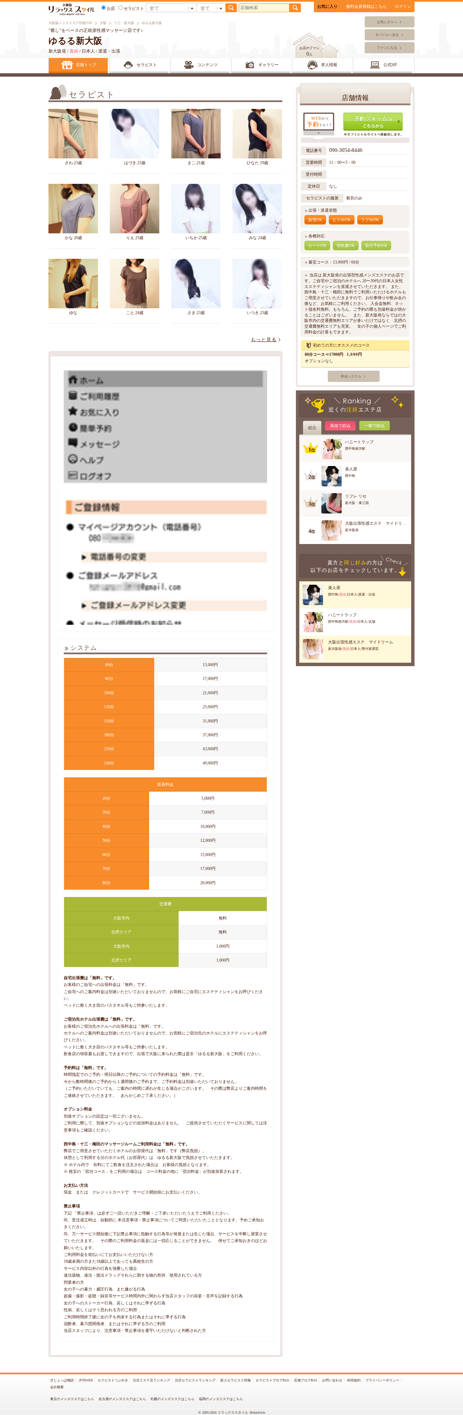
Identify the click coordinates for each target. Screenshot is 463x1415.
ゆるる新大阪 (75, 41)
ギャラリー (268, 64)
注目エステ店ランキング (151, 1380)
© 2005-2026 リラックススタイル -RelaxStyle (231, 1412)
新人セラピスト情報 (235, 1380)
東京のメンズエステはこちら (72, 1399)
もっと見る (264, 339)
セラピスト (134, 8)
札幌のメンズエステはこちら (172, 1399)
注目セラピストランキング (195, 1380)
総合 (312, 427)
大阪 (103, 23)
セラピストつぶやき (113, 1380)
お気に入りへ (387, 22)
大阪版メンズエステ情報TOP (70, 23)
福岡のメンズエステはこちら (221, 1399)
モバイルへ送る (387, 35)
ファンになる (387, 48)
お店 (111, 8)
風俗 (340, 425)
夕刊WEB (86, 1380)
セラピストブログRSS (272, 1380)
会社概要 (57, 1387)
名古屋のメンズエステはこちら (122, 1399)
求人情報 (329, 64)
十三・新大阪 (124, 23)
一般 (374, 425)
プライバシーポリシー (382, 1380)
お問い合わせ (332, 1380)
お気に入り (327, 6)
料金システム (351, 376)
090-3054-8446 (346, 150)
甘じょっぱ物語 (62, 1380)
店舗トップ (86, 64)
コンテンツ (207, 64)
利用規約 (354, 1380)
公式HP (390, 64)
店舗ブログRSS (305, 1380)
